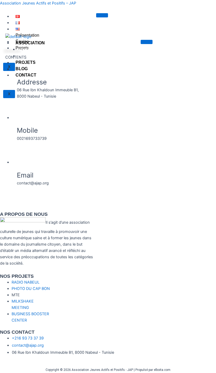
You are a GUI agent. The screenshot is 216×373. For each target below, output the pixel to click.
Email (25, 175)
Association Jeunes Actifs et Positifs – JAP (38, 3)
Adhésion (12, 51)
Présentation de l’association (48, 49)
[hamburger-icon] (102, 15)
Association (30, 43)
